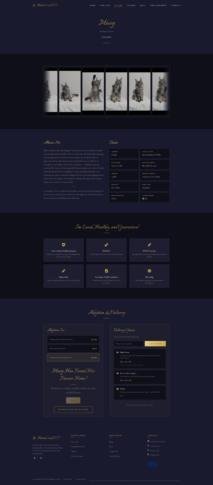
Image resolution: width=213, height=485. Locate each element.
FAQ (111, 446)
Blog (142, 5)
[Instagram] (41, 458)
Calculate (155, 344)
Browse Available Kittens (73, 409)
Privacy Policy (67, 479)
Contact (176, 5)
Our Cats (105, 5)
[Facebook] (34, 458)
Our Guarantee (158, 5)
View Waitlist (114, 456)
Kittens (118, 5)
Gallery (131, 5)
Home (93, 5)
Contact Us (113, 451)
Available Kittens (78, 446)
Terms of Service (81, 479)
